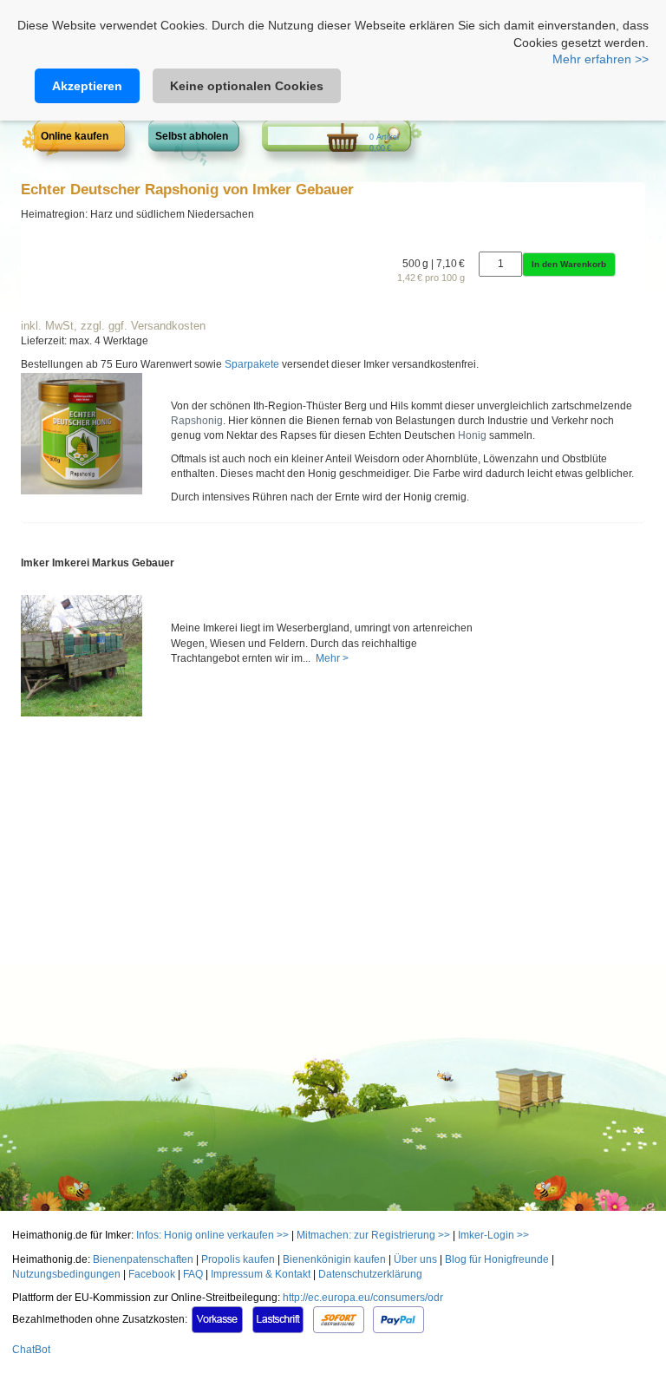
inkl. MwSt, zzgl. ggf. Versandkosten (113, 325)
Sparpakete (252, 364)
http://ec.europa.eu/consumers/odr (363, 1298)
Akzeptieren (87, 86)
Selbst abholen (191, 136)
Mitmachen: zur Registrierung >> (373, 1235)
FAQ (193, 1274)
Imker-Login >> (493, 1235)
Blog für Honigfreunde (497, 1259)
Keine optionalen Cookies (246, 86)
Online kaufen (74, 136)
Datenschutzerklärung (370, 1274)
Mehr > (331, 658)
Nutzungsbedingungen (66, 1274)
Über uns (415, 1259)
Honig (472, 435)
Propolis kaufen (238, 1259)
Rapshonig (197, 421)
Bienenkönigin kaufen (334, 1259)
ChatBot (31, 1350)
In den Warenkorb (569, 264)
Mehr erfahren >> (600, 59)
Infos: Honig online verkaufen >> (212, 1235)
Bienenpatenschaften (143, 1259)
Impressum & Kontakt (260, 1274)
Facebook (151, 1274)
